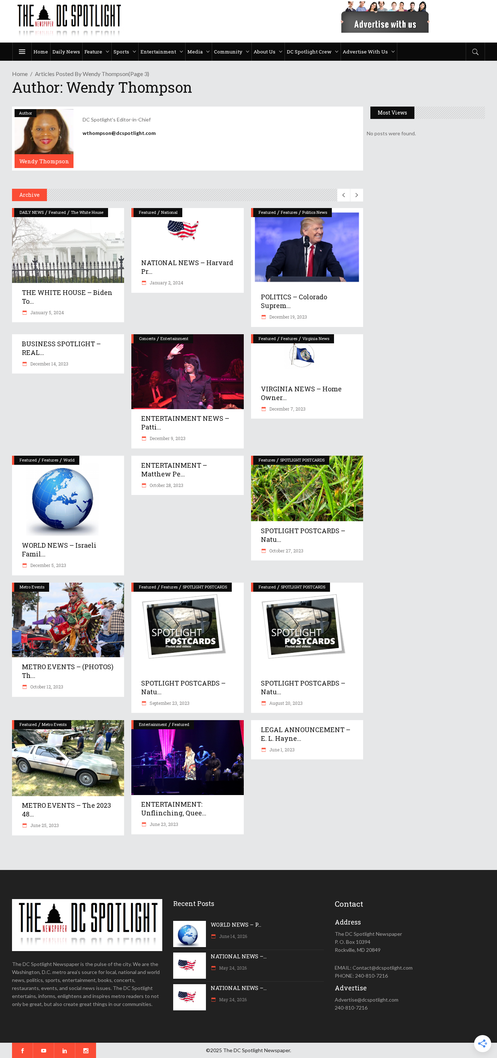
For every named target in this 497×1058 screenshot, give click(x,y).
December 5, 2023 (47, 565)
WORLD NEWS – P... (236, 924)
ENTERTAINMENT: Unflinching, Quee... (173, 808)
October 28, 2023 (165, 485)
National (169, 212)
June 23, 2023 (163, 824)
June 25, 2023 (44, 825)
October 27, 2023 (285, 551)
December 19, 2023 (287, 317)
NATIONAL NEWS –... (239, 956)
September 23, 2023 (169, 703)
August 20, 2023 (285, 703)
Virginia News (315, 338)
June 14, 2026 (232, 936)
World (69, 460)
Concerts (147, 338)
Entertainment (174, 338)
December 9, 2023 (167, 438)
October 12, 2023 (46, 687)
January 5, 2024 (46, 312)
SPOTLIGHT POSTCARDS (302, 460)
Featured (57, 212)
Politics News (314, 212)
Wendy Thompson (44, 161)
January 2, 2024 (165, 283)
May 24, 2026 (232, 968)
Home (20, 73)
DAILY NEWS (32, 212)
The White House (87, 212)
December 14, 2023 (48, 364)
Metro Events (32, 587)
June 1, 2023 (281, 749)
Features (289, 212)
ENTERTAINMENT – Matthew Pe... (174, 469)
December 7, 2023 (287, 409)
